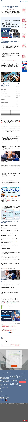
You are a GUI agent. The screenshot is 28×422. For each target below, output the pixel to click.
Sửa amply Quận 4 (24, 11)
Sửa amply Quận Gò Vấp (24, 24)
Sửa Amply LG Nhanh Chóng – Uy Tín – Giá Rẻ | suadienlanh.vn (9, 329)
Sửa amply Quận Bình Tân (24, 21)
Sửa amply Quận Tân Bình (24, 27)
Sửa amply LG (23, 37)
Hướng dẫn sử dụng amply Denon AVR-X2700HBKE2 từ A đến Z (9, 326)
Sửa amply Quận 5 (24, 12)
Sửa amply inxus (23, 58)
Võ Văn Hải (13, 9)
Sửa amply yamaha (24, 54)
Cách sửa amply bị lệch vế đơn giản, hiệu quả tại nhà (8, 330)
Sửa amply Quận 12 (24, 20)
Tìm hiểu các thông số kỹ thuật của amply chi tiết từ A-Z (8, 325)
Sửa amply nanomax (24, 44)
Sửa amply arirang (24, 38)
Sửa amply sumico (24, 56)
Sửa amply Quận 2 (24, 9)
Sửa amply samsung (24, 48)
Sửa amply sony (23, 36)
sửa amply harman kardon (24, 47)
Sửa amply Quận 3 (24, 10)
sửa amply (8, 200)
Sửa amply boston (24, 46)
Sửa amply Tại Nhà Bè (24, 35)
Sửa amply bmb (23, 55)
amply (13, 60)
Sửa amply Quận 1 (24, 8)
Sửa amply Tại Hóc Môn (24, 34)
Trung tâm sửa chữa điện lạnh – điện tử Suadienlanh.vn (10, 302)
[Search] (20, 1)
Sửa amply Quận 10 (24, 18)
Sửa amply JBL (23, 45)
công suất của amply (5, 268)
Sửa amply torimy (23, 57)
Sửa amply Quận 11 (24, 19)
